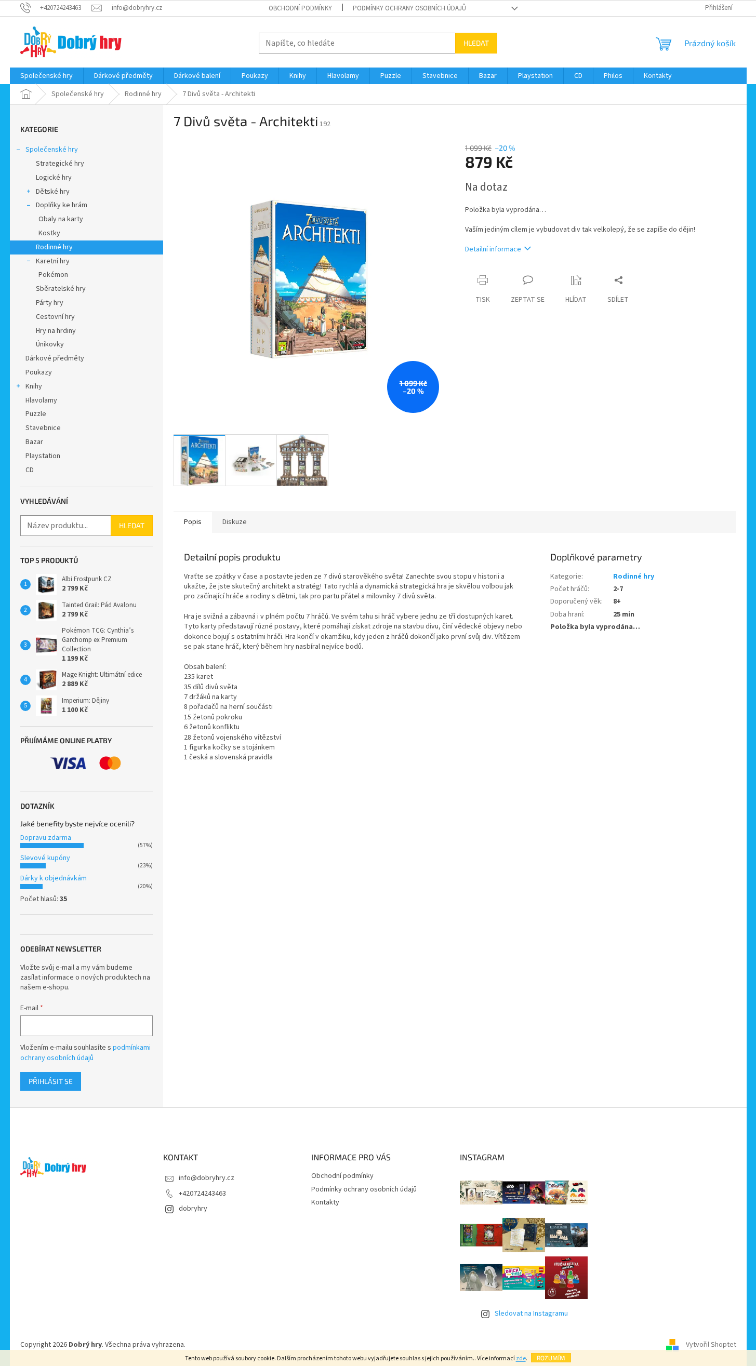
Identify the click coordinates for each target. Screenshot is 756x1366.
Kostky (49, 233)
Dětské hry (53, 191)
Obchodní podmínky (300, 8)
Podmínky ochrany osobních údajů (409, 8)
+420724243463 (202, 1193)
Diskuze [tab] (234, 522)
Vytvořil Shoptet (711, 1345)
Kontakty (325, 1202)
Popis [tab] (193, 522)
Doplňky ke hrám (61, 205)
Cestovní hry (55, 317)
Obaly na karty (60, 219)
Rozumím (551, 1357)
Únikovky (50, 344)
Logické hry (54, 177)
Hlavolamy (41, 400)
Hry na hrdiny (56, 331)
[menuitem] (46, 76)
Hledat (476, 42)
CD (29, 470)
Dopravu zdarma (45, 838)
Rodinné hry (54, 247)
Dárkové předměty (54, 358)
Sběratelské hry (61, 289)
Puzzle (35, 414)
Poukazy (38, 372)
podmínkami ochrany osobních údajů (85, 1052)
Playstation (42, 456)
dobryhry (193, 1208)
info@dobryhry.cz (206, 1178)
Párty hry (49, 303)
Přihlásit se (51, 1081)
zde (521, 1358)
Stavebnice (43, 428)
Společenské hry (51, 149)
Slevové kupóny (45, 858)
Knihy (33, 386)
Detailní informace (493, 249)
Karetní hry (53, 261)
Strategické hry (60, 163)
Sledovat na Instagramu (531, 1313)
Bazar (34, 442)
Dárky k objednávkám (53, 878)
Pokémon (53, 275)
